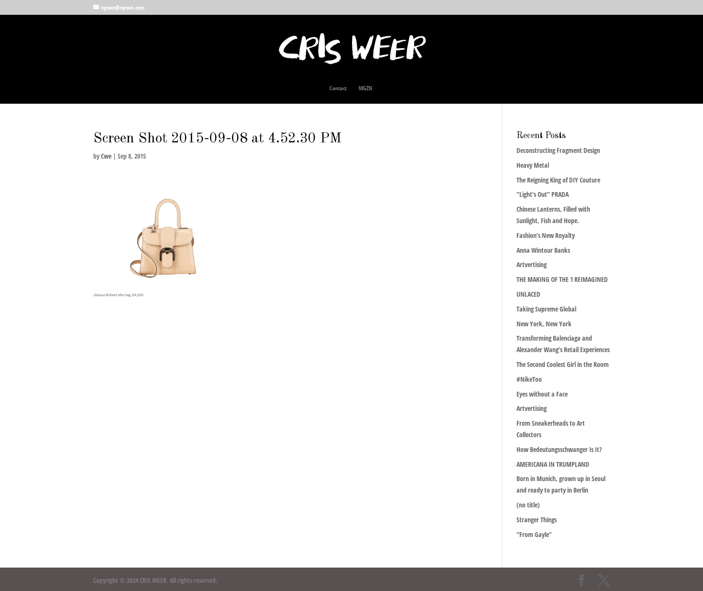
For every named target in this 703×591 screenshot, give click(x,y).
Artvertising (531, 264)
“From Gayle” (534, 534)
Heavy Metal (532, 165)
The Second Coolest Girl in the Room (562, 364)
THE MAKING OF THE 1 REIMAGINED (562, 279)
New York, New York (543, 323)
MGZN (366, 88)
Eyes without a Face (542, 393)
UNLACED (528, 294)
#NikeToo (529, 379)
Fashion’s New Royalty (545, 235)
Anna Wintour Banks (543, 250)
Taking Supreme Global (546, 308)
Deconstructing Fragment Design (558, 150)
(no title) (528, 504)
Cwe (106, 156)
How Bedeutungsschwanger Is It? (559, 449)
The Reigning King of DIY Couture (558, 179)
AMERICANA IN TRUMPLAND (552, 464)
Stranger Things (536, 519)
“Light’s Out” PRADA (542, 194)
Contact (338, 88)
